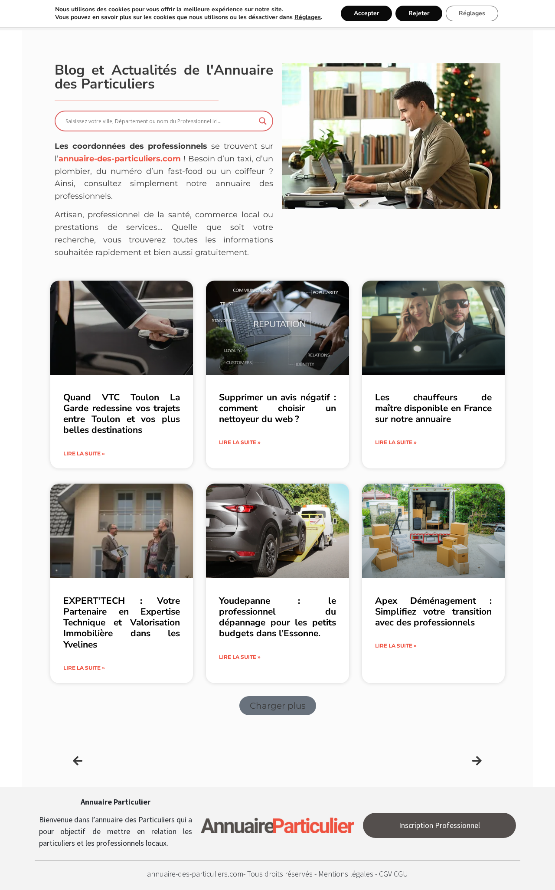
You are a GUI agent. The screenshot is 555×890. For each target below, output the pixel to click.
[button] (277, 705)
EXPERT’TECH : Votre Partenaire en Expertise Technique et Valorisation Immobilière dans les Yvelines (121, 623)
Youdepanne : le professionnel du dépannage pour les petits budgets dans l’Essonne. (277, 617)
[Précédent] (175, 761)
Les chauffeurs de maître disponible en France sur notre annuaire (433, 408)
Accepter (366, 13)
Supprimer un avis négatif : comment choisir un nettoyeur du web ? (277, 408)
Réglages (307, 17)
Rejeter (418, 13)
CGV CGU (393, 874)
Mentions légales (346, 874)
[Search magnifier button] (263, 121)
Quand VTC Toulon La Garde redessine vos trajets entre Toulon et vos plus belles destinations (121, 413)
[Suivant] (380, 761)
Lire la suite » (84, 453)
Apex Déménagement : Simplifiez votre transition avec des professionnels (433, 611)
